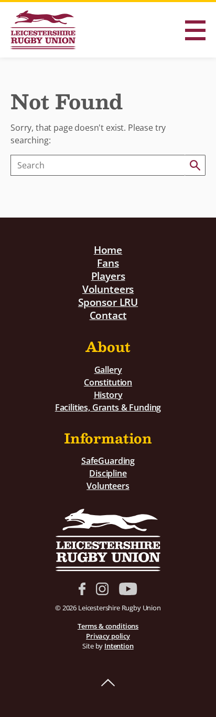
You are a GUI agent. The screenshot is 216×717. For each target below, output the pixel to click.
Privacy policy (108, 636)
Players (108, 276)
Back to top (108, 683)
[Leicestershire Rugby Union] (42, 29)
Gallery (108, 369)
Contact (108, 315)
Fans (107, 263)
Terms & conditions (108, 626)
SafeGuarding (108, 460)
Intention (119, 646)
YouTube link (128, 589)
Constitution (108, 382)
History (108, 395)
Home (108, 250)
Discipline (107, 473)
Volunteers (108, 289)
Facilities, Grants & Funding (108, 407)
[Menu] (195, 30)
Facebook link (82, 589)
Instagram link (102, 589)
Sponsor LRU (108, 302)
